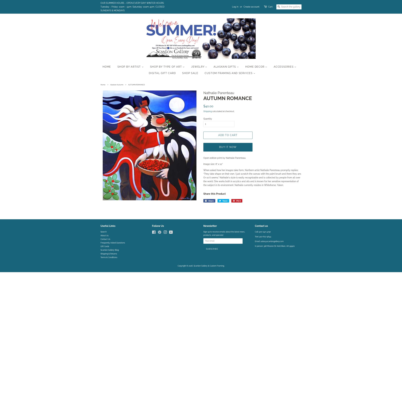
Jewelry (198, 66)
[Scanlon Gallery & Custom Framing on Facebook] (154, 233)
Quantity (207, 118)
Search (103, 232)
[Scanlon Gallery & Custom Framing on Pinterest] (159, 233)
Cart (270, 6)
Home (107, 66)
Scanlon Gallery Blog (109, 250)
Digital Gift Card (162, 73)
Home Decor (255, 66)
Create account (251, 6)
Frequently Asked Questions (112, 243)
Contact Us (105, 239)
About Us (104, 235)
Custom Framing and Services (229, 73)
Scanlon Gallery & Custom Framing (209, 266)
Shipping (207, 111)
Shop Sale (190, 73)
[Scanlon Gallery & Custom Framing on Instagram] (165, 233)
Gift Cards (104, 246)
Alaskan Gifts (225, 66)
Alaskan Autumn (116, 85)
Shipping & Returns (108, 254)
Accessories (284, 66)
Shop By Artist (129, 66)
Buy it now (228, 147)
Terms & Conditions (108, 257)
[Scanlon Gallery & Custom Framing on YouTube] (171, 233)
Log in (235, 6)
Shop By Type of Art (166, 66)
